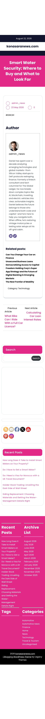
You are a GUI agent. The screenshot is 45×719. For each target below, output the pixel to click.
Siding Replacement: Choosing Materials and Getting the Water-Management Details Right (20, 497)
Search (11, 350)
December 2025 (32, 568)
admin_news (18, 103)
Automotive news (31, 623)
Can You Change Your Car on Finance (20, 256)
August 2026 (30, 541)
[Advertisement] (22, 390)
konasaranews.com (22, 46)
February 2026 (31, 561)
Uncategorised (29, 644)
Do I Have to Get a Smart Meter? (19, 469)
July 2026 (28, 544)
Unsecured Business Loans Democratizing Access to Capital (22, 263)
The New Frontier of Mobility (20, 281)
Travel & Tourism (30, 640)
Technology (24, 288)
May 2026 (29, 551)
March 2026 (30, 558)
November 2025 (32, 571)
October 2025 (31, 575)
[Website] (15, 236)
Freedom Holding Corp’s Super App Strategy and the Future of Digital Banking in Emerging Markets (21, 273)
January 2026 (31, 565)
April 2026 (29, 554)
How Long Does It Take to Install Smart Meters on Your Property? (22, 462)
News (25, 634)
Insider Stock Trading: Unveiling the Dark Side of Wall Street (21, 487)
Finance (26, 627)
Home (25, 630)
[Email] (11, 236)
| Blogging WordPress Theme (17, 656)
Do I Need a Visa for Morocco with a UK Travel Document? (21, 477)
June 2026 (29, 548)
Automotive (28, 620)
